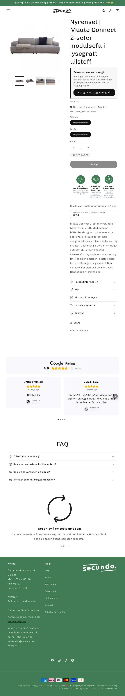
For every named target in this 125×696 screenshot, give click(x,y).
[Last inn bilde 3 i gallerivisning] (40, 81)
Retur (48, 577)
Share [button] (77, 323)
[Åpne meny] (8, 10)
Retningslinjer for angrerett (82, 686)
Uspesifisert (82, 123)
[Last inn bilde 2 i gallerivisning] (29, 81)
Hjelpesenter (52, 598)
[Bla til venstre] (11, 81)
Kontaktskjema (17, 621)
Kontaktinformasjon (108, 689)
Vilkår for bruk (66, 689)
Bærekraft (50, 591)
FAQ (47, 570)
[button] (104, 10)
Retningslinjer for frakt (86, 689)
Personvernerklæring (107, 686)
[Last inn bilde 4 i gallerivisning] (50, 81)
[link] (60, 518)
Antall (73, 141)
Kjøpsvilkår (51, 584)
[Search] (114, 214)
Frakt (72, 112)
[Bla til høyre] (59, 81)
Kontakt (49, 605)
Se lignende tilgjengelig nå (94, 92)
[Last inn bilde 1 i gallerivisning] (19, 81)
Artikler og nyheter (55, 612)
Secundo (30, 686)
